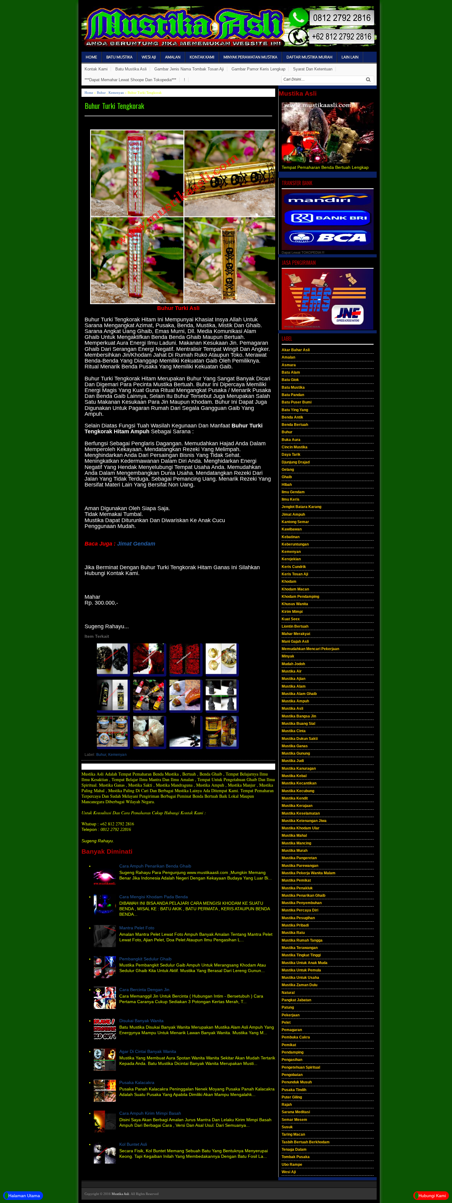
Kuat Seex (291, 619)
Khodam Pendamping (300, 596)
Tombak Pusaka (296, 1157)
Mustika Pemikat (296, 880)
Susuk (287, 1127)
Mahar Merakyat (296, 634)
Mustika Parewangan (300, 866)
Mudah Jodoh (293, 664)
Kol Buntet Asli (133, 1144)
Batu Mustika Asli (131, 69)
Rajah (287, 1104)
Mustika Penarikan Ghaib (303, 895)
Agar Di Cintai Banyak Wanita (147, 1051)
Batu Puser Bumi (296, 402)
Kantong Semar (295, 522)
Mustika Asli (292, 708)
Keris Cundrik (294, 567)
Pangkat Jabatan (296, 1000)
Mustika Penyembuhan (302, 903)
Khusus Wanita (295, 604)
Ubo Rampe (292, 1164)
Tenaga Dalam (294, 1149)
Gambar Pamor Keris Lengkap (258, 69)
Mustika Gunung (296, 753)
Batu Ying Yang (295, 410)
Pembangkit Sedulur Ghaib (145, 958)
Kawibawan (292, 529)
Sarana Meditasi (296, 1112)
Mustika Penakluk (297, 888)
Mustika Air (292, 671)
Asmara (289, 365)
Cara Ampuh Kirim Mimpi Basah (150, 1113)
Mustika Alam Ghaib (299, 694)
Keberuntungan (295, 544)
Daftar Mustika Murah (309, 57)
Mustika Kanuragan (299, 768)
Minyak (288, 656)
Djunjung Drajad (296, 462)
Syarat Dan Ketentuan (312, 69)
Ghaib (287, 477)
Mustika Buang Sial (298, 723)
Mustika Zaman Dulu (299, 985)
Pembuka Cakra (296, 1037)
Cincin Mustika (294, 447)
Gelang (288, 469)
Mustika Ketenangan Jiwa (304, 821)
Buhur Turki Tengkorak (114, 105)
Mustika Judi (293, 761)
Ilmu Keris (290, 499)
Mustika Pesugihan (298, 918)
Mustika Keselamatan (301, 813)
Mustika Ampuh (295, 701)
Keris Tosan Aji (295, 574)
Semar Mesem (294, 1120)
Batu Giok (290, 380)
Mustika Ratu (293, 933)
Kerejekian (291, 559)
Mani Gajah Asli (295, 641)
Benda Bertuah (295, 425)
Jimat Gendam (136, 544)
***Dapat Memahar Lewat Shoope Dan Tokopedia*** (130, 79)
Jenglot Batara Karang (301, 507)
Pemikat (289, 1045)
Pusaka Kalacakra (136, 1082)
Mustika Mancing (296, 843)
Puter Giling (292, 1097)
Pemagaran (292, 1030)
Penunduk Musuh (297, 1082)
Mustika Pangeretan (299, 858)
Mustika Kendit (295, 798)
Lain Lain (350, 57)
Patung (288, 1007)
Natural (288, 993)
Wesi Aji (149, 57)
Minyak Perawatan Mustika (250, 57)
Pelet (286, 1022)
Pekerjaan (290, 1015)
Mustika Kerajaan (297, 806)
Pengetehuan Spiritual (301, 1067)
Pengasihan (292, 1060)
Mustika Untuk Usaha (300, 977)
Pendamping (292, 1052)
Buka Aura (291, 440)
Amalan (172, 57)
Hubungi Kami (432, 1195)
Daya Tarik (291, 454)
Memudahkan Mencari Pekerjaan (310, 649)
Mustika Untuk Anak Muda (304, 963)
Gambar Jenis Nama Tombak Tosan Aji (189, 69)
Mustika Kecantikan (299, 783)
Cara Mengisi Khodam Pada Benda (153, 896)
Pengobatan (292, 1075)
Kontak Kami (202, 57)
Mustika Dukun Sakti (300, 738)
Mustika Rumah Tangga (302, 940)
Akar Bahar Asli (296, 350)
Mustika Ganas (295, 746)
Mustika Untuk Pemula (301, 970)
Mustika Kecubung (298, 791)
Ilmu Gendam (293, 492)
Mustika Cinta (294, 731)
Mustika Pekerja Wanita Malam (308, 873)
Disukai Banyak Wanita (141, 1020)
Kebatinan (290, 537)
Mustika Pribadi (295, 925)
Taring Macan (293, 1134)
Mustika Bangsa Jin (299, 716)
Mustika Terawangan (300, 948)
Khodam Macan (295, 589)
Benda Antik (292, 417)
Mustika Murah (294, 850)
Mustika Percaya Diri (300, 910)
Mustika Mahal (294, 835)
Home (91, 57)
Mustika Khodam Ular (300, 828)
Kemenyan (116, 92)
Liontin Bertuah (295, 626)
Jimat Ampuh (293, 514)
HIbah (287, 484)
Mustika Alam (294, 686)
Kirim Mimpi (292, 611)
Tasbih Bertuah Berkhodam (306, 1142)
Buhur (101, 92)
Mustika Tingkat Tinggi (301, 955)
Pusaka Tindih (294, 1090)
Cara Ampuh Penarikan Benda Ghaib (155, 866)
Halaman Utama (24, 1195)
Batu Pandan (293, 395)
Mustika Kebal (294, 776)
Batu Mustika (119, 57)
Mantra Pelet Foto (136, 927)
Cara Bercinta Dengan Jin (144, 989)
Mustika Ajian (293, 679)
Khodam (289, 581)
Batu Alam (291, 372)
